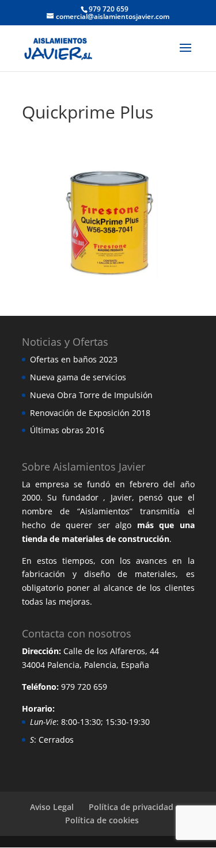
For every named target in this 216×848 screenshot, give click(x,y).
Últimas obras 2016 (67, 430)
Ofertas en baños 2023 (74, 359)
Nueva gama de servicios (78, 377)
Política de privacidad (131, 806)
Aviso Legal (52, 806)
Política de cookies (102, 820)
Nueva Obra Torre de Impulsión (91, 394)
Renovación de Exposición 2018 (90, 412)
